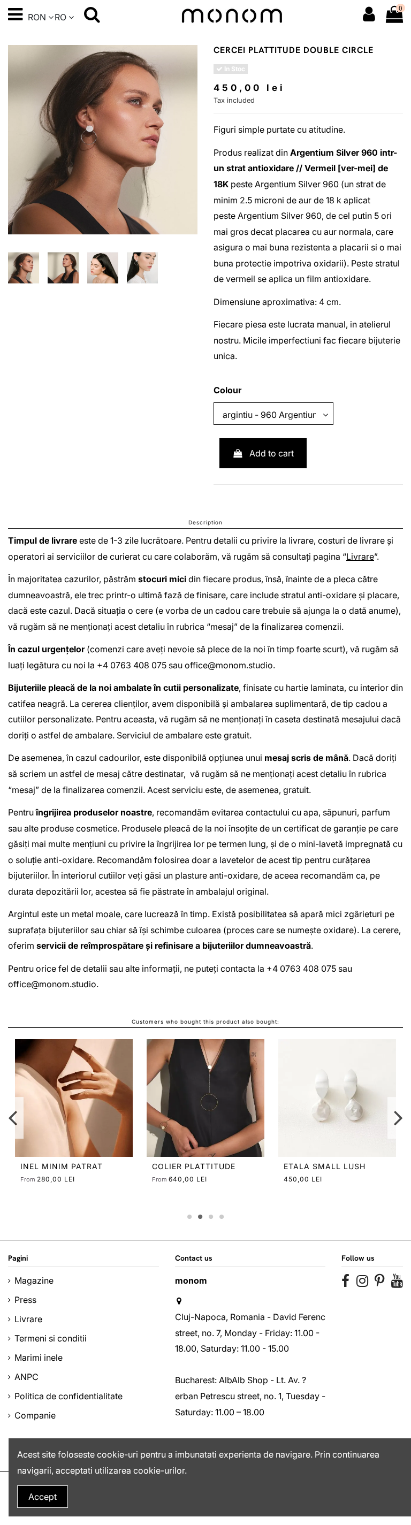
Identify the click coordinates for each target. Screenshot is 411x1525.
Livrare (360, 556)
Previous (13, 1118)
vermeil (240, 278)
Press (25, 1299)
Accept (42, 1496)
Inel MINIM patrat (61, 1166)
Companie (35, 1415)
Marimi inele (38, 1357)
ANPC (26, 1376)
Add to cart (271, 453)
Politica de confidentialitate (68, 1396)
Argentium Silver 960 (334, 152)
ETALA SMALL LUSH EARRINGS (325, 1171)
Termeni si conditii (50, 1338)
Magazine (34, 1280)
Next (397, 1118)
